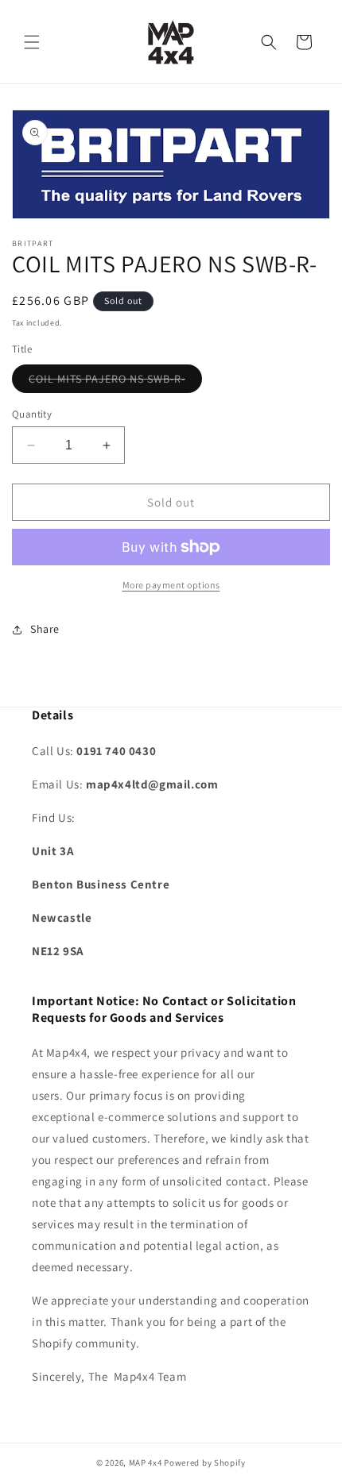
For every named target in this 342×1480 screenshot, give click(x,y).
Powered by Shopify (205, 1462)
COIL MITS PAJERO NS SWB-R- (115, 382)
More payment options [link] (171, 585)
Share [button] (45, 629)
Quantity (32, 414)
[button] (31, 42)
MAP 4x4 (147, 1462)
